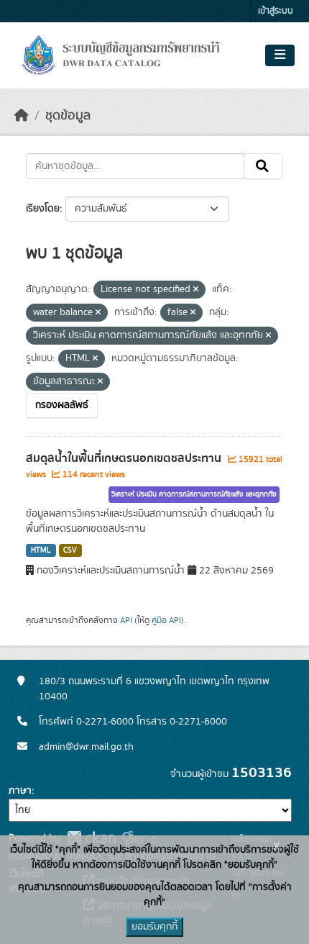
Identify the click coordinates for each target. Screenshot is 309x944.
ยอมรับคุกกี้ (154, 927)
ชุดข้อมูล (68, 115)
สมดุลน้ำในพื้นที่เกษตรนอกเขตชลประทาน (125, 458)
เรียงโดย (43, 208)
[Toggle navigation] (280, 55)
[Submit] (263, 166)
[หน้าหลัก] (21, 115)
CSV (70, 550)
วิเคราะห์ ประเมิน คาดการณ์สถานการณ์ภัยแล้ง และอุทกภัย (194, 494)
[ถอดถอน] (195, 290)
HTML (41, 550)
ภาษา (20, 791)
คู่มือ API (166, 620)
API (126, 620)
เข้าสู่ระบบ (275, 11)
